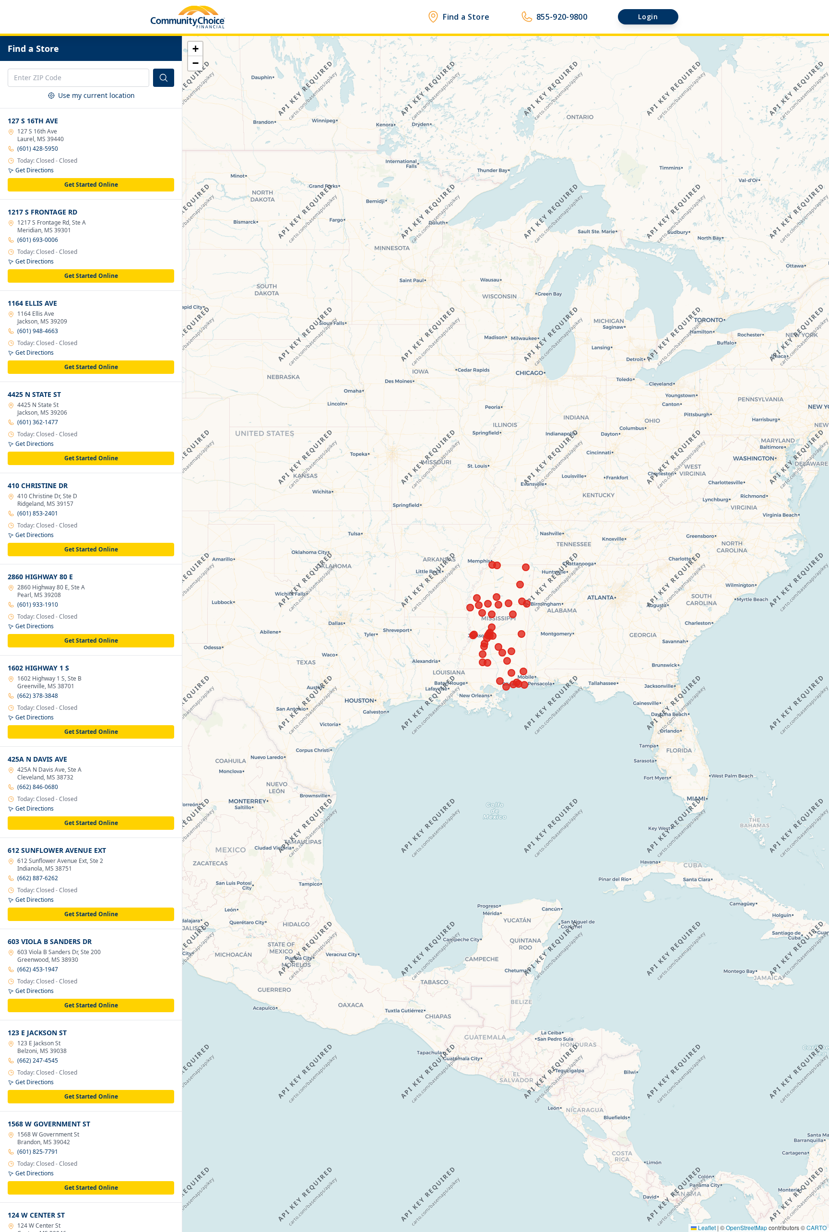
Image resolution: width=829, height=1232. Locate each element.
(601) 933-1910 (37, 605)
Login (648, 16)
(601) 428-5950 (37, 149)
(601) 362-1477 (37, 422)
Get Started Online (91, 184)
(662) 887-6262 (37, 878)
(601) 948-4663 (37, 331)
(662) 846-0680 (37, 787)
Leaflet (706, 1227)
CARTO (816, 1227)
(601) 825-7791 (37, 1152)
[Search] (163, 78)
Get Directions (34, 170)
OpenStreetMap (746, 1227)
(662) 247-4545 (37, 1061)
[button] (195, 49)
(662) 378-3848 (37, 696)
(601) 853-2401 (37, 513)
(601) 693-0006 (37, 240)
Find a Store (466, 17)
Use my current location (96, 95)
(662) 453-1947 (37, 969)
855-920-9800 (561, 17)
